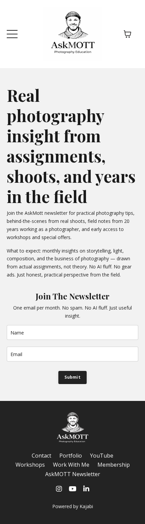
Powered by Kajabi (72, 506)
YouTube (101, 455)
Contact (41, 455)
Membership (113, 464)
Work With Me (71, 464)
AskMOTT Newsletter (72, 474)
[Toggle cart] (127, 34)
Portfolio (70, 455)
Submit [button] (72, 377)
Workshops (30, 464)
